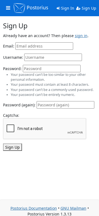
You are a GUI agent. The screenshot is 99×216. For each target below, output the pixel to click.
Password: (12, 68)
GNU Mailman (73, 208)
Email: (8, 46)
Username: (13, 57)
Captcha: (11, 115)
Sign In (67, 8)
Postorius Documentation (33, 208)
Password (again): (19, 104)
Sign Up (88, 8)
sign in (81, 35)
